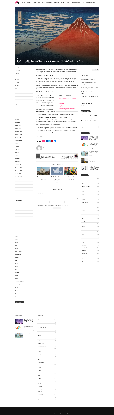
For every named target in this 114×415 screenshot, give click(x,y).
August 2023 (17, 179)
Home (23, 2)
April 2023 (17, 192)
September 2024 (18, 140)
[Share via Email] (55, 141)
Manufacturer (90, 223)
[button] (38, 175)
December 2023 (18, 167)
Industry (90, 207)
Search (82, 67)
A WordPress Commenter (85, 105)
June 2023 (17, 185)
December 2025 (18, 94)
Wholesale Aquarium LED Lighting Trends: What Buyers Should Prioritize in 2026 (93, 138)
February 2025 (18, 125)
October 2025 (18, 101)
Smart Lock (90, 245)
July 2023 (17, 182)
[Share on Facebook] (47, 141)
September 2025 (18, 104)
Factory (90, 194)
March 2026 (17, 85)
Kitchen (90, 213)
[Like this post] (44, 141)
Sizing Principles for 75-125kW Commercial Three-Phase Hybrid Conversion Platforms (94, 168)
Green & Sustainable (76, 2)
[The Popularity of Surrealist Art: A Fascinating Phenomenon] (57, 171)
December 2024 (18, 131)
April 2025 (17, 119)
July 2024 (17, 146)
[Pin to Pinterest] (52, 141)
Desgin (90, 191)
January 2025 (18, 128)
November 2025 (18, 98)
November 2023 (18, 170)
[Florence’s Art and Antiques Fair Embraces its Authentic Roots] (43, 171)
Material (90, 226)
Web (68, 2)
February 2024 (18, 161)
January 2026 (18, 91)
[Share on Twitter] (49, 141)
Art (84, 2)
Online (90, 234)
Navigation (94, 105)
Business (90, 189)
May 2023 (17, 189)
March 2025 (17, 122)
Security (90, 239)
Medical (90, 229)
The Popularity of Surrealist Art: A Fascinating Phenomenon (57, 178)
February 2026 (18, 88)
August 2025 (17, 107)
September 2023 (18, 176)
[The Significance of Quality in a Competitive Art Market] (70, 171)
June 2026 (17, 76)
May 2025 (17, 116)
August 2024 (17, 143)
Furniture (90, 199)
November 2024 (18, 134)
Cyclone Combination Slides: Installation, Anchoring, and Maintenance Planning (93, 146)
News (90, 231)
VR (90, 258)
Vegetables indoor (90, 255)
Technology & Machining (59, 2)
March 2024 (17, 158)
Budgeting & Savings (47, 2)
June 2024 (17, 149)
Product (90, 237)
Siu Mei (90, 242)
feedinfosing (20, 62)
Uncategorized (90, 253)
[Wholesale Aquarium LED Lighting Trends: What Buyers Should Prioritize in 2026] (84, 138)
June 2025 (17, 113)
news (41, 136)
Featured (29, 2)
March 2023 (17, 195)
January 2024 (18, 164)
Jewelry (90, 210)
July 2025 (17, 110)
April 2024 (17, 155)
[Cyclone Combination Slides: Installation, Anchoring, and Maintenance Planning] (84, 145)
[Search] (98, 2)
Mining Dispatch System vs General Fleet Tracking (93, 160)
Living (90, 218)
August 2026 (17, 70)
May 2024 (17, 152)
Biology (90, 183)
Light (90, 215)
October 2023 (18, 173)
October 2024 (18, 137)
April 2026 (17, 82)
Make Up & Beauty (90, 2)
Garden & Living (36, 2)
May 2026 (17, 79)
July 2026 (17, 73)
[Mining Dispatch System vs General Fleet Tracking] (84, 160)
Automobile (90, 180)
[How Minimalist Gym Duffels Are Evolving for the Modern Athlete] (84, 153)
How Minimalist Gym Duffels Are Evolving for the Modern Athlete (93, 153)
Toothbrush (90, 250)
